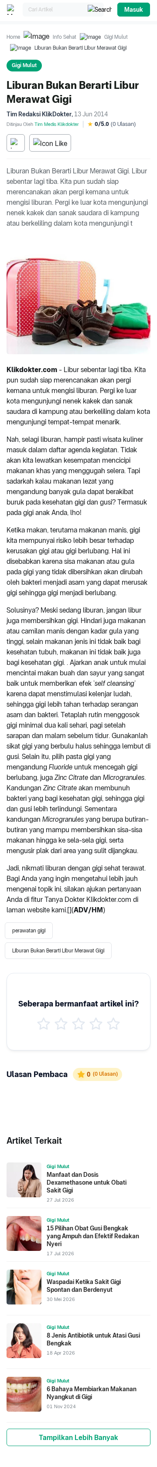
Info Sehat (64, 37)
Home (13, 37)
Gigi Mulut (116, 37)
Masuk (133, 9)
